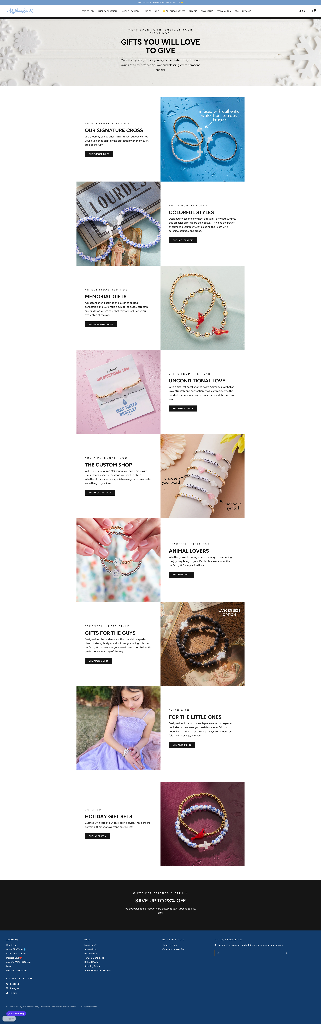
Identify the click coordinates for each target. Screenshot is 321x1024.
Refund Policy (91, 962)
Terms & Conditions (94, 957)
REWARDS (246, 11)
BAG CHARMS (207, 11)
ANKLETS (193, 11)
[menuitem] (88, 11)
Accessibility (90, 949)
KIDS (236, 11)
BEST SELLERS (88, 11)
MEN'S (148, 11)
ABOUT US (12, 940)
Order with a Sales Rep (173, 949)
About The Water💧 (16, 949)
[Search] (308, 11)
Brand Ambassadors (16, 953)
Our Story (11, 945)
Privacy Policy (91, 953)
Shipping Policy (92, 966)
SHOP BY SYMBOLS (130, 11)
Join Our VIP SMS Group (18, 962)
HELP (87, 940)
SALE (157, 11)
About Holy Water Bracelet (97, 970)
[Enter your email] (286, 953)
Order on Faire (169, 945)
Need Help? (90, 945)
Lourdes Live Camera (16, 970)
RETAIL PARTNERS (173, 940)
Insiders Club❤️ (14, 957)
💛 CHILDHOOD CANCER (174, 11)
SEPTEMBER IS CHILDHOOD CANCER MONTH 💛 (160, 3)
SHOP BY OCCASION (107, 11)
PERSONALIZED (224, 11)
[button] (99, 154)
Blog (8, 966)
